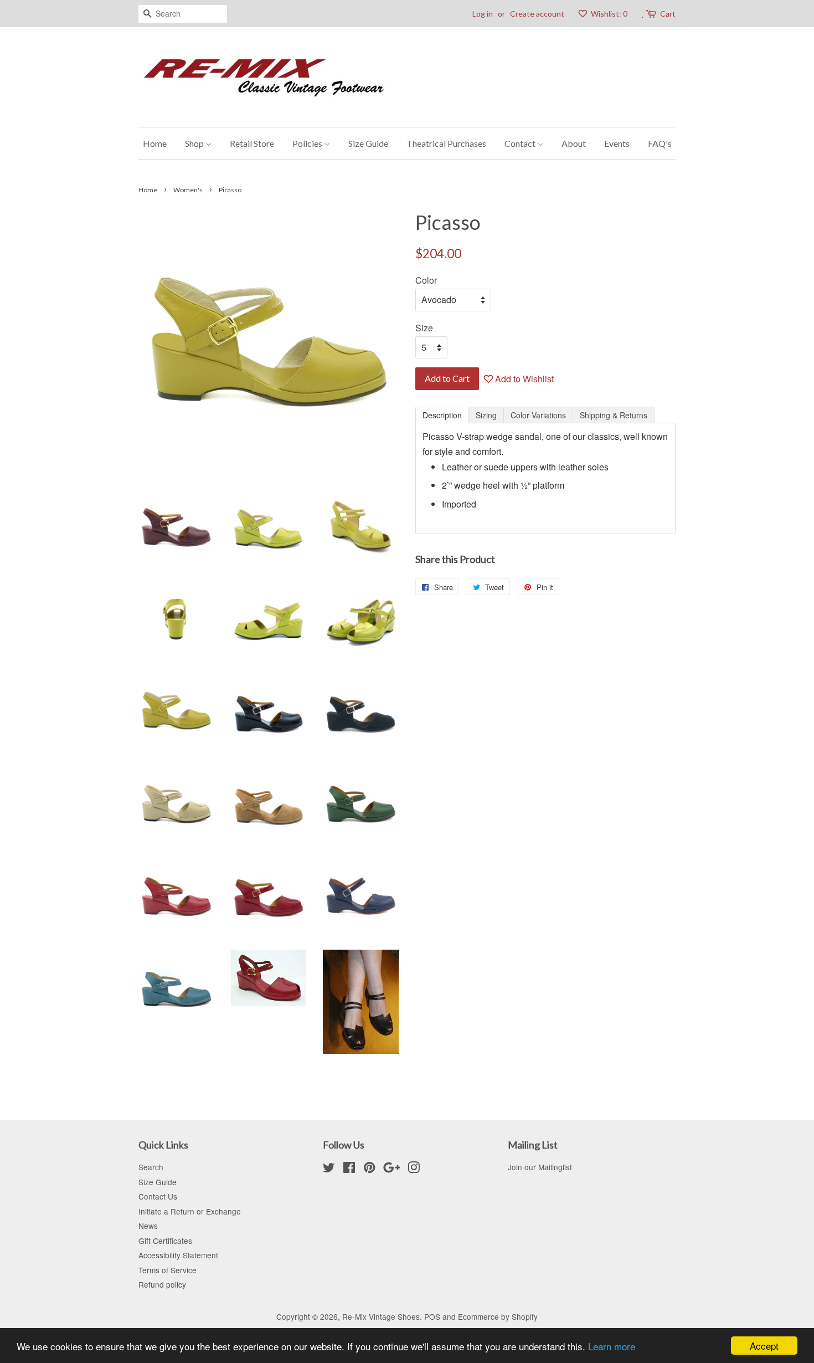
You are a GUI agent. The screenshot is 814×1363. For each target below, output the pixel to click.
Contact (520, 143)
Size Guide (368, 143)
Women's (188, 190)
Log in (482, 13)
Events (617, 143)
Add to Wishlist (523, 378)
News (148, 1225)
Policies (308, 143)
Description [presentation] (442, 415)
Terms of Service (167, 1269)
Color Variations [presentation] (538, 415)
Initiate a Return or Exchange (189, 1211)
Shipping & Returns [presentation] (613, 415)
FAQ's (660, 143)
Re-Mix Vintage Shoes (381, 1316)
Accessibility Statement (178, 1254)
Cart (668, 13)
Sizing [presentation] (486, 415)
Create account (537, 13)
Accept (764, 1345)
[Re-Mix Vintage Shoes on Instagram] (414, 1169)
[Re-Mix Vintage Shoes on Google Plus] (391, 1169)
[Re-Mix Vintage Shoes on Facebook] (349, 1169)
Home (155, 143)
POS (432, 1316)
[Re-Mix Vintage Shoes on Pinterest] (369, 1169)
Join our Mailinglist (540, 1166)
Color (426, 280)
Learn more (611, 1346)
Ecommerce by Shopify (498, 1316)
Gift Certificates (165, 1240)
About (573, 143)
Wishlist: (608, 13)
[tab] (442, 415)
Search (150, 1166)
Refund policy (162, 1284)
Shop (195, 143)
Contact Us (157, 1196)
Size (424, 327)
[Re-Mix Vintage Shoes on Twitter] (329, 1169)
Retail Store (252, 143)
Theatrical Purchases (446, 143)
